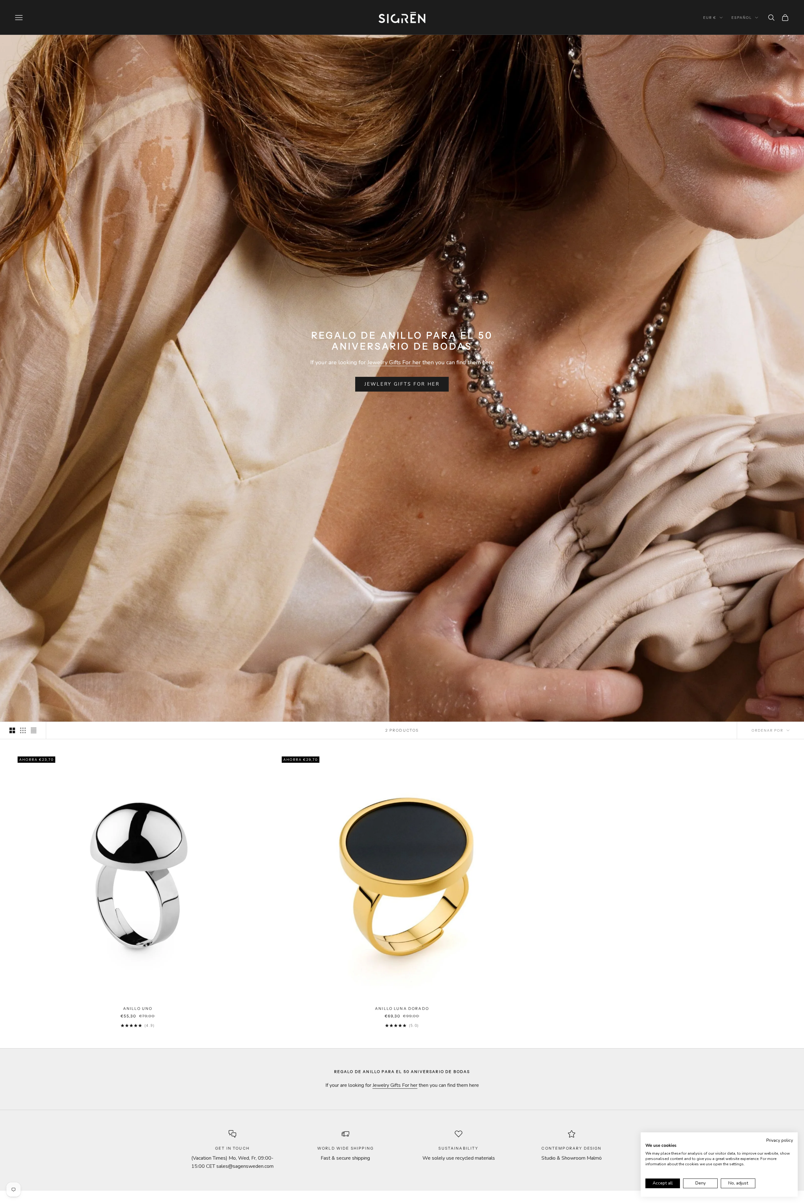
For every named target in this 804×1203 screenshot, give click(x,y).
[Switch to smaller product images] (23, 730)
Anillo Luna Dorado (402, 1008)
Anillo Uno (138, 1008)
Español (741, 17)
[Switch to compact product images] (33, 730)
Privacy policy (779, 1140)
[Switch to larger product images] (12, 730)
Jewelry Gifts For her (394, 362)
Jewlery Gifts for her (402, 384)
